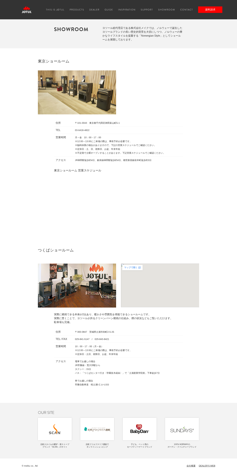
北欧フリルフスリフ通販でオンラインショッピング (97, 445)
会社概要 (191, 465)
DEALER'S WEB (207, 465)
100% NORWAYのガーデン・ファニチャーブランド (182, 445)
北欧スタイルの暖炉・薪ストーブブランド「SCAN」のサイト (54, 445)
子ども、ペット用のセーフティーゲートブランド (139, 445)
